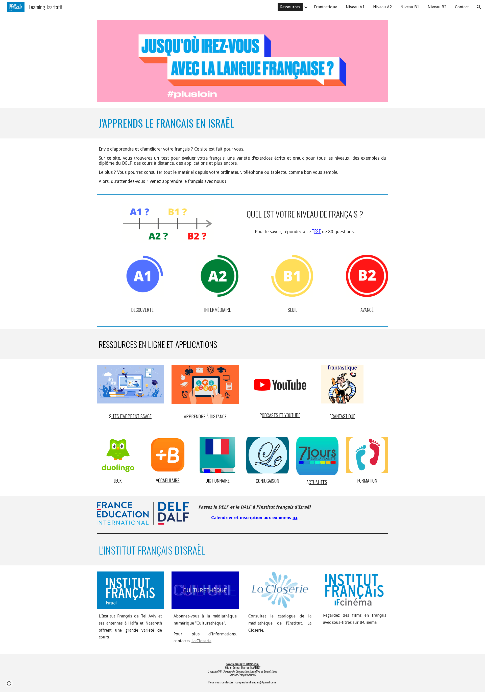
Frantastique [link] (325, 7)
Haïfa (133, 623)
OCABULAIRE (168, 480)
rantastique (343, 416)
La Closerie (201, 640)
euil (293, 309)
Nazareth (154, 623)
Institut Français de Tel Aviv (129, 616)
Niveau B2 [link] (437, 7)
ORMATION (368, 480)
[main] (242, 123)
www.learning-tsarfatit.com (242, 664)
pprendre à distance (206, 416)
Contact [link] (462, 7)
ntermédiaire (218, 309)
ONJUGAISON (268, 480)
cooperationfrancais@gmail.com (255, 682)
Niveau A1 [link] (355, 7)
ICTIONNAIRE (219, 480)
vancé (368, 309)
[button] (479, 7)
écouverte (144, 309)
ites (115, 416)
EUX (118, 480)
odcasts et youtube (281, 415)
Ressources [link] (290, 7)
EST (317, 231)
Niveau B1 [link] (409, 7)
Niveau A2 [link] (382, 7)
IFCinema (368, 622)
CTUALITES (318, 482)
